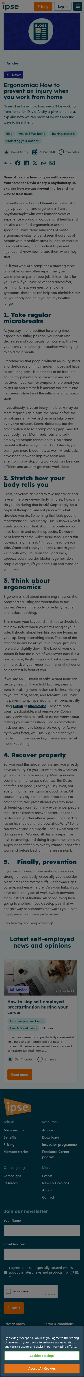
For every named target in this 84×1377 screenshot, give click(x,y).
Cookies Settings (42, 1356)
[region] (42, 1351)
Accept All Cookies (41, 1368)
